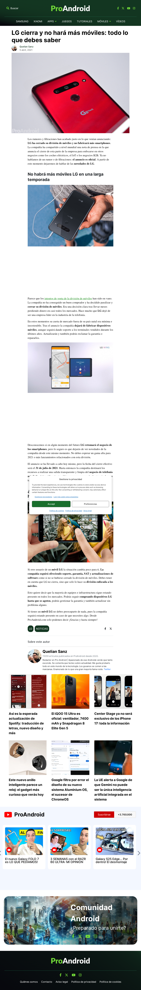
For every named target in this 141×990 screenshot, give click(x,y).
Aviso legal (87, 511)
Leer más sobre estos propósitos (66, 497)
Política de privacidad (73, 511)
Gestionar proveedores (43, 497)
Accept (51, 504)
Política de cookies (56, 511)
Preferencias (90, 504)
